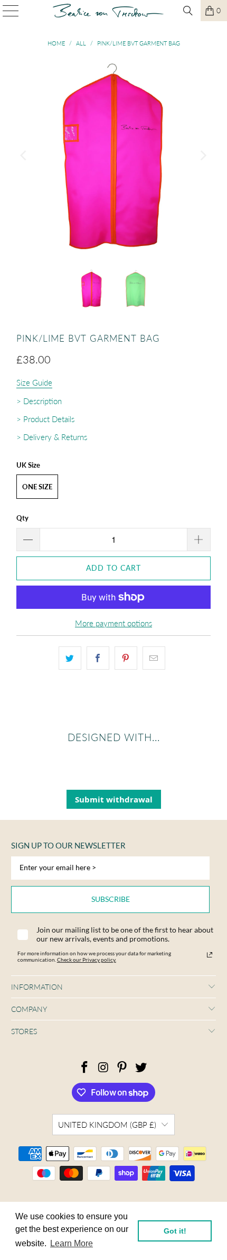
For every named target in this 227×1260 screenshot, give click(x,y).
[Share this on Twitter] (70, 658)
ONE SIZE (37, 486)
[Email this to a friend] (154, 658)
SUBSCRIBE (110, 898)
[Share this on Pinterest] (126, 658)
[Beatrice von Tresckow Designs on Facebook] (85, 1068)
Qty (22, 518)
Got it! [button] (175, 1231)
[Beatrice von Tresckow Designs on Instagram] (103, 1068)
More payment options (113, 623)
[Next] (202, 155)
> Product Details (45, 419)
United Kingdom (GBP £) (107, 1124)
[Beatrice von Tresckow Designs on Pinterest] (122, 1068)
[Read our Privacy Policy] (209, 954)
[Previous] (24, 155)
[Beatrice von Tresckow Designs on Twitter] (141, 1068)
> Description (39, 401)
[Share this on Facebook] (98, 658)
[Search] (188, 10)
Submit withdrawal (114, 799)
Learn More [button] (71, 1243)
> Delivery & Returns (51, 437)
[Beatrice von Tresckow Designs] (108, 10)
